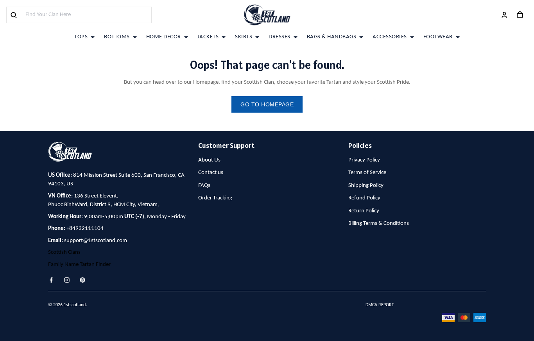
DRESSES (279, 37)
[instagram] (69, 280)
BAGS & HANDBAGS (332, 37)
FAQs (204, 185)
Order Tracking (215, 198)
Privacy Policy (364, 160)
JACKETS (208, 37)
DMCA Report (380, 305)
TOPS (81, 37)
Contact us (210, 173)
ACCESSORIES (390, 37)
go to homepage (267, 104)
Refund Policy (364, 198)
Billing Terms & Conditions (378, 223)
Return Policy (363, 211)
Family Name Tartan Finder (79, 264)
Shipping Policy (365, 185)
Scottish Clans (64, 252)
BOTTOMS (117, 37)
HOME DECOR (163, 37)
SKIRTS (243, 37)
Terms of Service (367, 173)
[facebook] (53, 280)
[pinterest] (84, 280)
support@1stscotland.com (95, 241)
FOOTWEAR (438, 37)
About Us (209, 160)
